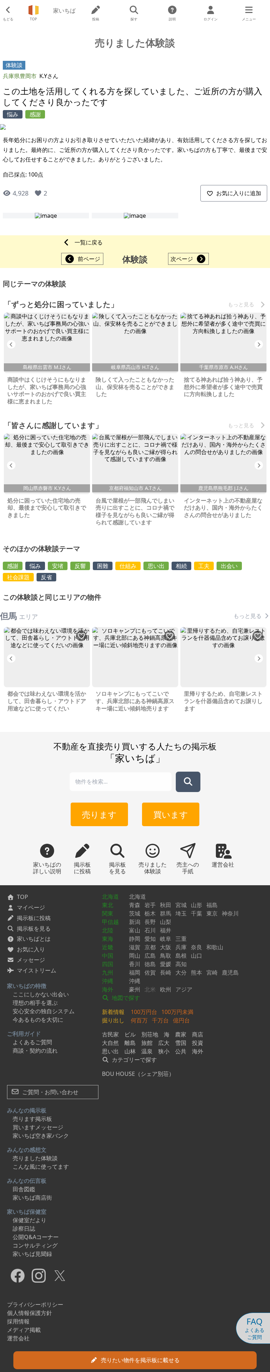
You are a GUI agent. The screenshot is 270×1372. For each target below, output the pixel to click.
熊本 (196, 972)
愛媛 (165, 964)
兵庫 (181, 947)
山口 (196, 955)
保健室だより (29, 1220)
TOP (22, 897)
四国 (107, 964)
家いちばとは (34, 939)
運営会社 (18, 1338)
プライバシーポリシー (35, 1304)
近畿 (107, 947)
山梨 (165, 922)
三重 (181, 939)
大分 (181, 972)
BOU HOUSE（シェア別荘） (138, 1074)
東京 (212, 913)
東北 (107, 905)
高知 (181, 964)
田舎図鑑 (24, 1189)
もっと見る (241, 304)
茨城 (134, 913)
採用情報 (18, 1321)
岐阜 (165, 939)
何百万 (139, 1020)
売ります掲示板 (32, 1119)
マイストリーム (36, 970)
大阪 (165, 947)
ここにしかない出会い (41, 994)
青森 (134, 905)
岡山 (134, 955)
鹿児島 (230, 972)
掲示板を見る (34, 928)
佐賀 (150, 972)
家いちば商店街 (32, 1197)
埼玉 (181, 913)
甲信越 (110, 922)
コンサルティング (35, 1245)
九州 (107, 972)
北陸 (107, 930)
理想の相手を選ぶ (35, 1003)
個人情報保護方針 (29, 1313)
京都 (150, 947)
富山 (134, 930)
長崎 (165, 972)
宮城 (181, 905)
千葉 (196, 913)
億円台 (181, 1020)
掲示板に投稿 (34, 918)
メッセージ (31, 960)
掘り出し (113, 1020)
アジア (183, 989)
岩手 (150, 905)
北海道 (110, 896)
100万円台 (144, 1012)
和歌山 (214, 947)
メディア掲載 (24, 1330)
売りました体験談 (35, 1158)
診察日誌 (24, 1228)
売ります (99, 814)
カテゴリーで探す (133, 1060)
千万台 (160, 1020)
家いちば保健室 (26, 1211)
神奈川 (230, 913)
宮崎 (212, 972)
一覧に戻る (89, 242)
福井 (165, 930)
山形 (196, 905)
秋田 (165, 905)
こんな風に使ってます (41, 1166)
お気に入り (31, 949)
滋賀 (134, 947)
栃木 (150, 913)
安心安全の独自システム (44, 1011)
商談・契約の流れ (35, 1050)
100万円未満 (177, 1012)
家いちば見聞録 (32, 1254)
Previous (11, 344)
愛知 (150, 939)
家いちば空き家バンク (41, 1136)
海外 (107, 989)
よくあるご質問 (32, 1042)
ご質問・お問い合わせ (49, 1092)
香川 (134, 964)
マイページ (31, 907)
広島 (150, 955)
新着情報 (113, 1012)
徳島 (150, 964)
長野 (150, 922)
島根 (181, 955)
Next (259, 344)
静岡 (134, 939)
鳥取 (165, 955)
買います (170, 814)
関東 (107, 913)
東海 (107, 939)
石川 (150, 930)
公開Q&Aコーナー (36, 1237)
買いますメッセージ (38, 1127)
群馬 (165, 913)
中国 (107, 955)
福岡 (134, 972)
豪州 (134, 989)
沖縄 (107, 981)
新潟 (134, 922)
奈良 (196, 947)
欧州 (165, 989)
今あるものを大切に (38, 1019)
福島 (212, 905)
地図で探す (125, 998)
